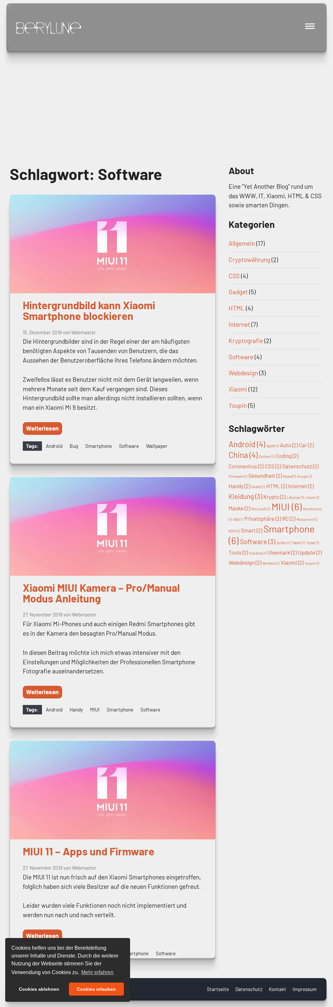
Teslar (312, 543)
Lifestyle (295, 497)
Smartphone (98, 446)
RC (288, 518)
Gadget (238, 292)
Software (129, 446)
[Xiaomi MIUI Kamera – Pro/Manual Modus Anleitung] (113, 526)
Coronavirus (246, 466)
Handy (76, 709)
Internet (239, 324)
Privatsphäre (262, 518)
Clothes (266, 456)
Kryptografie (246, 340)
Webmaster (83, 332)
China (243, 455)
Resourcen (307, 519)
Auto (289, 445)
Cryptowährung (249, 259)
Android (54, 446)
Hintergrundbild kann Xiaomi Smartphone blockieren (89, 310)
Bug (74, 446)
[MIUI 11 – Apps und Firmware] (113, 790)
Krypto (274, 496)
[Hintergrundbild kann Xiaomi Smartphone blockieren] (113, 244)
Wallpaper (156, 446)
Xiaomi (238, 389)
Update (310, 552)
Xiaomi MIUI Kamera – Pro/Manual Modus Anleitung (101, 593)
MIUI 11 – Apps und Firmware (88, 851)
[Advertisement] (166, 97)
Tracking (257, 553)
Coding (286, 455)
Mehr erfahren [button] (97, 972)
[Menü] (310, 26)
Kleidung (245, 496)
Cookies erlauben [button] (96, 989)
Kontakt (277, 989)
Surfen (283, 543)
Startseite (218, 989)
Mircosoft (260, 509)
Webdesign (243, 373)
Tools (238, 552)
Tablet (298, 543)
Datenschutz (300, 466)
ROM (234, 531)
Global (289, 476)
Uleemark (282, 552)
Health (258, 487)
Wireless (270, 563)
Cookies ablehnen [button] (39, 989)
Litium (312, 497)
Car (306, 445)
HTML (237, 308)
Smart (251, 530)
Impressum (305, 989)
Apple (272, 446)
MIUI (95, 709)
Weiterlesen (42, 428)
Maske (239, 508)
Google (304, 476)
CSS (234, 276)
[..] (48, 28)
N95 (238, 519)
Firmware (238, 476)
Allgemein (242, 243)
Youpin (238, 405)
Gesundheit (265, 475)
